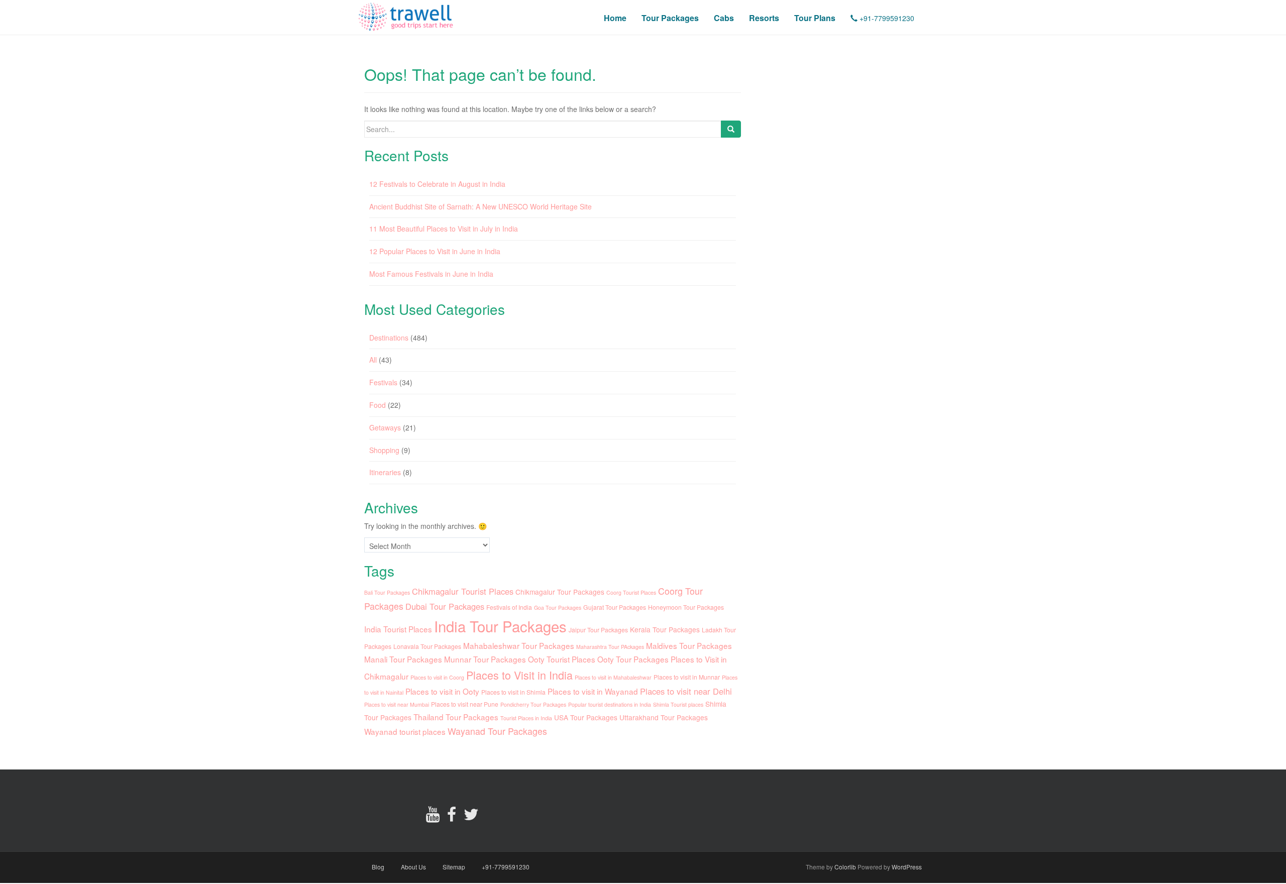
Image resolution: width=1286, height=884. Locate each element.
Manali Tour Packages (403, 659)
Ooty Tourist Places (561, 659)
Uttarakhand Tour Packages (663, 717)
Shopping (384, 450)
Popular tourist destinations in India (609, 704)
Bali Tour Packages (387, 592)
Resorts (764, 18)
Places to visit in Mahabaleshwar (613, 677)
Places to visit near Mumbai (396, 704)
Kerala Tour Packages (665, 629)
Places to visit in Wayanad (593, 691)
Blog (378, 866)
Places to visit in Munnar (687, 677)
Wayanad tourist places (405, 731)
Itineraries (385, 472)
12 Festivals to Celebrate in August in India (437, 184)
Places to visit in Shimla (513, 692)
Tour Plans (814, 18)
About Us (413, 866)
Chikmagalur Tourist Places (462, 591)
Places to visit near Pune (464, 704)
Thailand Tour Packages (455, 716)
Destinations (388, 338)
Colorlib (845, 866)
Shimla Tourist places (678, 704)
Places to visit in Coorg (437, 677)
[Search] (731, 129)
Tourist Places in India (526, 718)
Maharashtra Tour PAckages (610, 646)
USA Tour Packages (585, 717)
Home (615, 18)
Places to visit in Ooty (442, 691)
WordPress (907, 866)
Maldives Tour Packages (689, 645)
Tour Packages (670, 18)
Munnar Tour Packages (485, 659)
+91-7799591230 (886, 18)
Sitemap (454, 866)
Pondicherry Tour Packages (533, 704)
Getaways (385, 427)
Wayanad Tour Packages (497, 731)
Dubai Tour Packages (444, 606)
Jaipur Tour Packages (598, 629)
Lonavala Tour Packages (427, 646)
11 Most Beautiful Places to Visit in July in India (443, 229)
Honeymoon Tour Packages (686, 607)
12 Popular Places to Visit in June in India (434, 251)
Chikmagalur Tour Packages (559, 592)
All (373, 360)
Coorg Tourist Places (631, 592)
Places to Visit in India (519, 675)
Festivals (383, 382)
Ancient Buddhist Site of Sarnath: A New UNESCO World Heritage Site (480, 206)
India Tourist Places (398, 628)
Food (377, 405)
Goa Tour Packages (557, 607)
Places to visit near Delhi (686, 691)
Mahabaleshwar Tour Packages (518, 645)
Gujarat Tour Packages (614, 607)
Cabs (724, 18)
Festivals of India (509, 607)
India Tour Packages (500, 625)
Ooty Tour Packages (633, 659)
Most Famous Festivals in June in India (431, 274)
